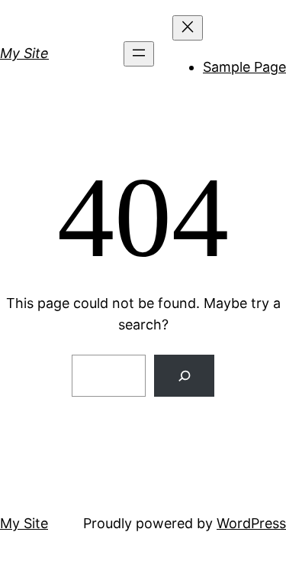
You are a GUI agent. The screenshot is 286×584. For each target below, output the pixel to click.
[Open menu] (139, 54)
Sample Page (244, 67)
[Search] (184, 376)
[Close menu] (187, 28)
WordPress (251, 523)
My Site (24, 53)
